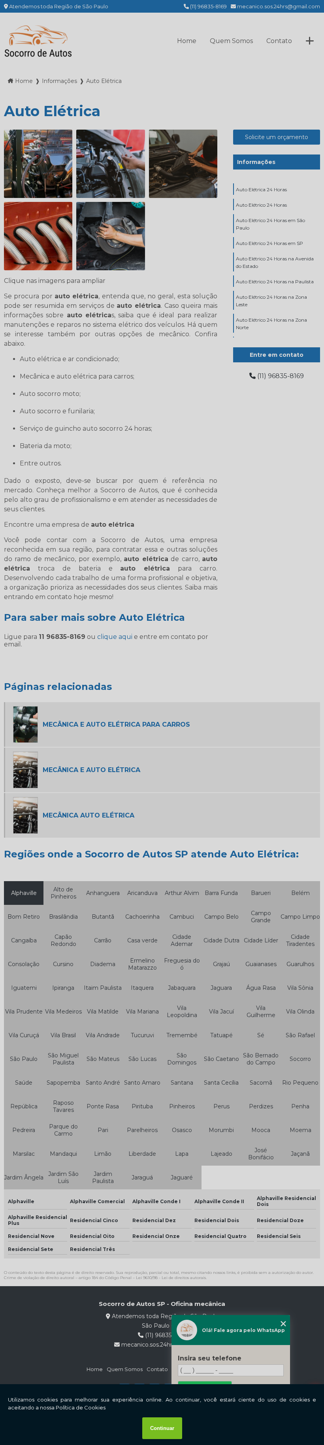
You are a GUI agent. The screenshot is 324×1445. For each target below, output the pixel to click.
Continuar (162, 1428)
